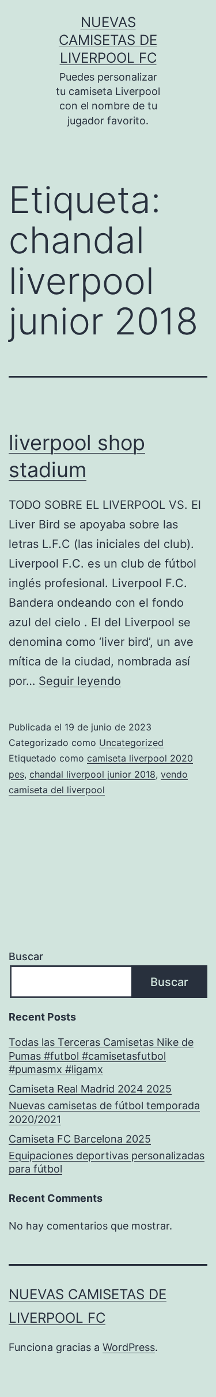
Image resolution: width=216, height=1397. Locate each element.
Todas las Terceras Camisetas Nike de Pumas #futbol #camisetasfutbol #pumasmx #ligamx (101, 1055)
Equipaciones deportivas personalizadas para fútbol (106, 1162)
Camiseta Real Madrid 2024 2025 (90, 1089)
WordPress (129, 1347)
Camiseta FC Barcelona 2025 (80, 1139)
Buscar (26, 956)
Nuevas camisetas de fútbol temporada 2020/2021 (104, 1112)
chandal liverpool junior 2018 (92, 774)
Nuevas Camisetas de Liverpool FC (108, 40)
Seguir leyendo (80, 681)
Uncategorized (131, 742)
